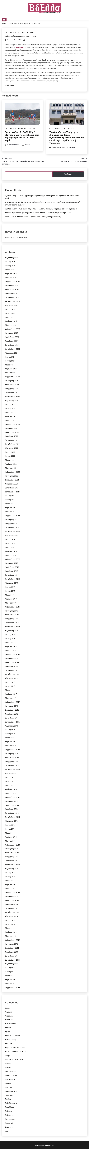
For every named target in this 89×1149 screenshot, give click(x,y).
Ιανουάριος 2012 (11, 944)
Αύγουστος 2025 (11, 305)
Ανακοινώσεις (10, 1024)
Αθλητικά (8, 1020)
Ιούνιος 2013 (10, 877)
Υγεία (7, 1131)
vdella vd (28, 40)
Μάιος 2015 (9, 785)
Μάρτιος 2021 (10, 512)
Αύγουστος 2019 (11, 583)
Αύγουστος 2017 (11, 678)
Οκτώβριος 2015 (12, 766)
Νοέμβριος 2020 (11, 524)
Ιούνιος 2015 (10, 781)
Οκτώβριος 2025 (12, 297)
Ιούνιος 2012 (10, 924)
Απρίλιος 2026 (11, 274)
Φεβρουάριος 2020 (12, 559)
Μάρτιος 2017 (10, 698)
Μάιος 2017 (9, 690)
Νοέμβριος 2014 (11, 809)
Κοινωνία (22, 128)
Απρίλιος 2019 (11, 599)
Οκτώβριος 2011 (12, 956)
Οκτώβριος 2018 (12, 623)
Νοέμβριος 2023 (11, 389)
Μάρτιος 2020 (10, 555)
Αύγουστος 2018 (11, 631)
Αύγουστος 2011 (11, 964)
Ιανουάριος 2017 (11, 706)
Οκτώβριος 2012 (12, 908)
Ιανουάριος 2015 (11, 801)
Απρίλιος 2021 (11, 508)
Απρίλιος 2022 (11, 464)
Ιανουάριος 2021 (11, 520)
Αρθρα (7, 1032)
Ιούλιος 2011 (10, 968)
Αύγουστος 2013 (11, 869)
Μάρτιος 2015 (10, 793)
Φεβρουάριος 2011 (12, 988)
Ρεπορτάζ (9, 1123)
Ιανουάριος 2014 (11, 849)
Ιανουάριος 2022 (11, 476)
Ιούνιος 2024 (10, 361)
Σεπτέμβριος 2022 (12, 444)
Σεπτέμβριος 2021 (12, 492)
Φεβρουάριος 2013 (12, 892)
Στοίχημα (8, 1127)
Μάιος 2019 (9, 595)
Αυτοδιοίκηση (55, 128)
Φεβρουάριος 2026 (12, 282)
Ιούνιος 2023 (10, 409)
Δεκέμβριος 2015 (12, 758)
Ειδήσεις (8, 1063)
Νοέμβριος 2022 (11, 436)
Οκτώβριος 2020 (12, 528)
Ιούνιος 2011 (10, 972)
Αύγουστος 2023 (11, 401)
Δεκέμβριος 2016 (12, 710)
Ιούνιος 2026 (10, 266)
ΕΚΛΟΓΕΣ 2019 (11, 1075)
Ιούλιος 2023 (10, 405)
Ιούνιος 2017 (10, 686)
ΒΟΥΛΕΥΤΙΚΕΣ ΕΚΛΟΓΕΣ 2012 (16, 1052)
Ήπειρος (22, 32)
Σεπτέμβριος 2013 (12, 865)
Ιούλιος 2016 (10, 730)
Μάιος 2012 (9, 928)
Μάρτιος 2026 (10, 278)
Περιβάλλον (10, 1107)
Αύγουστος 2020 (11, 535)
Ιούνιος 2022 (10, 456)
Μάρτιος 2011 (10, 984)
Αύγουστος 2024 (11, 353)
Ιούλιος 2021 (10, 496)
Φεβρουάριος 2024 (12, 377)
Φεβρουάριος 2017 (12, 702)
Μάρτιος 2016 (10, 746)
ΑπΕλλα (8, 1028)
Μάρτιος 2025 (10, 325)
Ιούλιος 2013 (10, 873)
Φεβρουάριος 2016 (12, 750)
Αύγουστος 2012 (11, 916)
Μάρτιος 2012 (10, 936)
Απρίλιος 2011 (11, 980)
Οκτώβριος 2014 (12, 813)
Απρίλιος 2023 (11, 416)
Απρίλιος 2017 (11, 694)
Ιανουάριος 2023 (11, 428)
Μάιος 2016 (9, 738)
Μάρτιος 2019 (10, 603)
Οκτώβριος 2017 (12, 670)
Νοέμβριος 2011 (11, 952)
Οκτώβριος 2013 (12, 861)
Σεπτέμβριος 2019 (12, 579)
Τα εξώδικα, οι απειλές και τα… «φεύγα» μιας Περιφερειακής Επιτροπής (33, 217)
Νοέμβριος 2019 (11, 571)
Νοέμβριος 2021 (11, 484)
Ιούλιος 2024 (10, 357)
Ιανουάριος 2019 (11, 611)
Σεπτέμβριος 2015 (12, 769)
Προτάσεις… (10, 1119)
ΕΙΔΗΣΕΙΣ (8, 1067)
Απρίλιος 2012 (11, 932)
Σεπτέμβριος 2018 (12, 627)
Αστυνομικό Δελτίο (12, 1036)
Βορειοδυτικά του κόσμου (15, 1048)
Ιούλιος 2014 (10, 825)
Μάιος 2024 (9, 365)
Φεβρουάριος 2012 (12, 940)
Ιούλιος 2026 (10, 262)
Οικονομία (9, 1095)
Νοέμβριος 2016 (11, 714)
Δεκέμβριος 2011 (12, 948)
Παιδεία (30, 32)
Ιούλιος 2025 (10, 309)
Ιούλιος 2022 (10, 452)
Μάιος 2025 (9, 317)
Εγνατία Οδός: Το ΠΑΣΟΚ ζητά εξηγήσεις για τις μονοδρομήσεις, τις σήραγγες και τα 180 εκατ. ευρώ (22, 136)
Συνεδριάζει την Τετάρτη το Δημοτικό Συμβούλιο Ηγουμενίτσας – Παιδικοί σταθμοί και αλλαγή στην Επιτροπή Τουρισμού (66, 137)
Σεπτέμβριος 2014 (12, 817)
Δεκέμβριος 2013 (12, 853)
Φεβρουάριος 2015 (12, 797)
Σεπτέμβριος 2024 (12, 349)
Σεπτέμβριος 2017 (12, 674)
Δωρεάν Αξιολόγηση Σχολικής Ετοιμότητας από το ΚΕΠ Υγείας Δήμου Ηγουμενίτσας (38, 213)
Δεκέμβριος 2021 (12, 480)
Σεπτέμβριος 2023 (12, 397)
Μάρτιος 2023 (10, 420)
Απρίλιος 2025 (11, 321)
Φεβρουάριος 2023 (12, 424)
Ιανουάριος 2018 (11, 658)
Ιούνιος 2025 (10, 313)
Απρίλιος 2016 (11, 742)
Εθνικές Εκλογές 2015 (14, 1059)
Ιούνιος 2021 (10, 500)
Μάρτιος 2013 (10, 888)
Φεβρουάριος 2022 (12, 472)
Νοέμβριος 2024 (11, 341)
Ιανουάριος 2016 (11, 754)
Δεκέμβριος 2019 (12, 567)
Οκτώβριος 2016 (12, 718)
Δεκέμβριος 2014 (12, 805)
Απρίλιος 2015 (11, 789)
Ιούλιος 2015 (10, 777)
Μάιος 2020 (9, 547)
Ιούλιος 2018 (10, 635)
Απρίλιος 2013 (11, 885)
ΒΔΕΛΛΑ (8, 1044)
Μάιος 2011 (9, 976)
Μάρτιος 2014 (10, 841)
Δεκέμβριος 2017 (12, 662)
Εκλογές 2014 (10, 1071)
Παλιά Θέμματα (11, 1103)
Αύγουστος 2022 (11, 448)
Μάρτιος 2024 (10, 373)
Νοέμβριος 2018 (11, 619)
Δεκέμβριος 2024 (12, 337)
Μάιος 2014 (9, 833)
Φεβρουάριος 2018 (12, 654)
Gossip (8, 1008)
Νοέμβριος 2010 (11, 1091)
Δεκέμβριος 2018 (12, 615)
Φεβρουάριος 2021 (12, 516)
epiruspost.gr (21, 47)
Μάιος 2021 (9, 504)
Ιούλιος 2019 (10, 587)
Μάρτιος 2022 (10, 468)
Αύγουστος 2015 (11, 773)
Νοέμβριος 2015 (11, 762)
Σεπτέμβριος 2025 (12, 301)
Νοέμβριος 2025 (11, 293)
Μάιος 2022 (9, 460)
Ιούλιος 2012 (10, 920)
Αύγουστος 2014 (11, 821)
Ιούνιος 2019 (10, 591)
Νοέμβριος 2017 (11, 666)
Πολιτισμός (9, 1115)
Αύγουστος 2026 (11, 258)
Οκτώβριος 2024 (12, 345)
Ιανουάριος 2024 (11, 381)
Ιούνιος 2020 (10, 543)
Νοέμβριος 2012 (11, 904)
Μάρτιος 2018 (10, 651)
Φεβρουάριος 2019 (12, 607)
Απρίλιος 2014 (11, 837)
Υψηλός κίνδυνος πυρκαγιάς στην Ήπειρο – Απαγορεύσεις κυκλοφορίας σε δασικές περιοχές (41, 209)
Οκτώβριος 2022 (12, 440)
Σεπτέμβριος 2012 (12, 912)
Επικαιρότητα (10, 32)
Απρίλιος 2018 (11, 647)
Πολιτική (31, 128)
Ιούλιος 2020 (10, 539)
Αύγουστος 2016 (11, 726)
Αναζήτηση (68, 174)
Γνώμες (8, 1056)
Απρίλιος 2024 (11, 369)
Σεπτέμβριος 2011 (12, 960)
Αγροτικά (8, 1016)
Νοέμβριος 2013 (11, 857)
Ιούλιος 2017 (10, 682)
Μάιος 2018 (9, 643)
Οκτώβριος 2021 (12, 488)
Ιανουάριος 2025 (11, 333)
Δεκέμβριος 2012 (12, 900)
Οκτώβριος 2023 (12, 393)
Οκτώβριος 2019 (12, 575)
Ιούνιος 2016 (10, 734)
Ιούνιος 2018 (10, 639)
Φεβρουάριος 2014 (12, 845)
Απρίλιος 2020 (11, 551)
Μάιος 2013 (9, 881)
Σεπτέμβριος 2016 (12, 722)
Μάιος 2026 (9, 270)
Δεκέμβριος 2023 (12, 385)
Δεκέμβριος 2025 (12, 289)
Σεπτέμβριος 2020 (12, 532)
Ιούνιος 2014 (10, 829)
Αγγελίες (8, 1012)
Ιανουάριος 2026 (11, 286)
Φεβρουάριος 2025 (12, 329)
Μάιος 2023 (9, 412)
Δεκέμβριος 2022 (12, 432)
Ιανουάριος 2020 (11, 563)
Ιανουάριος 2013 (11, 896)
